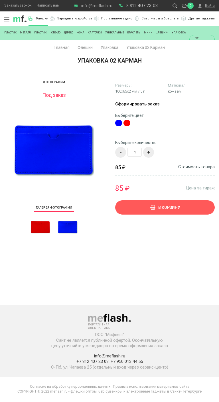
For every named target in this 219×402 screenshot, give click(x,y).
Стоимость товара (196, 167)
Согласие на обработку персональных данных (70, 386)
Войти (210, 5)
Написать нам (48, 5)
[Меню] (6, 19)
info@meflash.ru (96, 5)
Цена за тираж (200, 187)
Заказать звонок (17, 5)
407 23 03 (142, 5)
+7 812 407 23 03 (92, 361)
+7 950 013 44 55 (127, 361)
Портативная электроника (20, 18)
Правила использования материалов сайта (151, 386)
